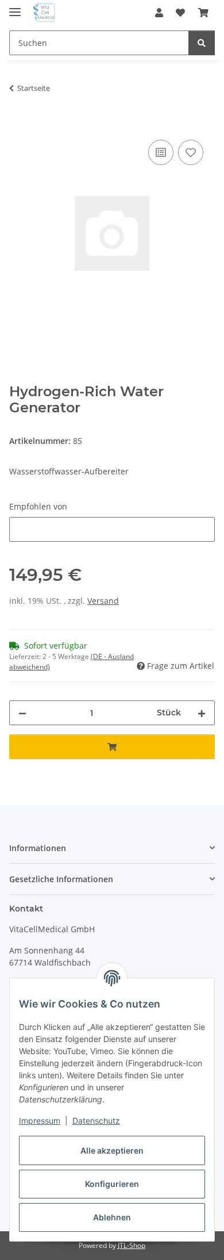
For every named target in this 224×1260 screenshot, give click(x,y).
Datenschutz (96, 1120)
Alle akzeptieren (112, 1150)
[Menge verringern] (22, 713)
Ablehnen (112, 1217)
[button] (159, 12)
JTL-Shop (131, 1245)
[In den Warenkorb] (18, 124)
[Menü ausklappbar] (15, 7)
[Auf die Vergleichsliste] (160, 152)
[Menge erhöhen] (201, 713)
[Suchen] (201, 42)
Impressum (39, 1120)
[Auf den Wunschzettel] (190, 152)
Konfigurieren (112, 1184)
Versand (103, 600)
